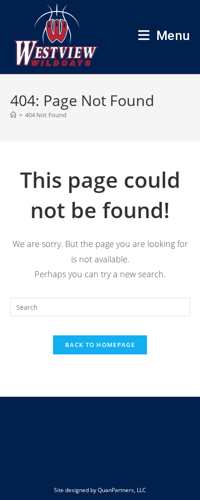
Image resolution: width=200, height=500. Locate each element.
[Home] (13, 115)
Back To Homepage (100, 344)
